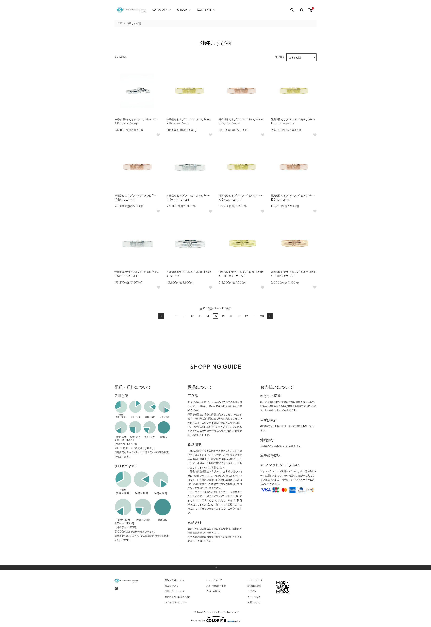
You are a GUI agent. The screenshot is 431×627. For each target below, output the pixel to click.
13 (200, 316)
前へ (161, 316)
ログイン (251, 591)
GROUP (182, 10)
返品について (171, 586)
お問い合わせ (254, 602)
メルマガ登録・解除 (216, 586)
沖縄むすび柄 (134, 23)
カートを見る (254, 597)
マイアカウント (255, 580)
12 (192, 316)
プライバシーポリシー (176, 602)
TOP (119, 23)
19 (246, 316)
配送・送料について (175, 580)
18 (239, 316)
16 (223, 316)
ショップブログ (214, 580)
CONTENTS (204, 10)
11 (184, 316)
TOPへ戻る (215, 567)
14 (207, 316)
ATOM (217, 591)
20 (262, 316)
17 (231, 316)
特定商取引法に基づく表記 (178, 597)
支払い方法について (175, 591)
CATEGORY (159, 10)
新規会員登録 (254, 586)
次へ (270, 316)
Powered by (198, 621)
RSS (208, 591)
